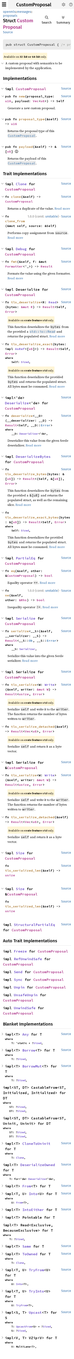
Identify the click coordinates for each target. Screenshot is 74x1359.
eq (13, 571)
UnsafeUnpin (26, 995)
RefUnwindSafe (28, 959)
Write (49, 685)
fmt (14, 262)
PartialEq (25, 558)
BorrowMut (32, 1066)
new (22, 96)
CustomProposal (33, 4)
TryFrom (36, 1270)
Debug (21, 249)
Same (26, 1246)
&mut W (43, 689)
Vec (36, 101)
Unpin (19, 987)
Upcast (35, 1312)
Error (10, 312)
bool (48, 576)
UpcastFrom (24, 1326)
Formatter (14, 266)
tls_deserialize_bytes (26, 474)
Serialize (25, 618)
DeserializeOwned (37, 1165)
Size (20, 853)
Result (46, 266)
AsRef (20, 349)
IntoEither (33, 1209)
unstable (51, 216)
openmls (9, 12)
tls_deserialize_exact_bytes (31, 517)
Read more (62, 208)
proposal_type (32, 119)
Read (52, 302)
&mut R (27, 307)
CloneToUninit (36, 1143)
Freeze (20, 951)
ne (7, 595)
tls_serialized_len (23, 870)
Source (8, 32)
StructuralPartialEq (34, 924)
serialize (20, 631)
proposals (10, 16)
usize (24, 694)
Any (25, 1034)
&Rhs (23, 600)
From (26, 1186)
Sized (25, 362)
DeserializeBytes (33, 456)
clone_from (15, 221)
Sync (18, 979)
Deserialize (17, 403)
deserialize (22, 416)
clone (16, 197)
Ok (31, 640)
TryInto (36, 1291)
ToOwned (29, 1254)
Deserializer (28, 433)
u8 (43, 101)
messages (24, 12)
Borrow (28, 1050)
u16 (8, 101)
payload (26, 147)
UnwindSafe (25, 1008)
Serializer (27, 649)
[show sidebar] (4, 4)
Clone (21, 184)
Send (18, 972)
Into (33, 1193)
